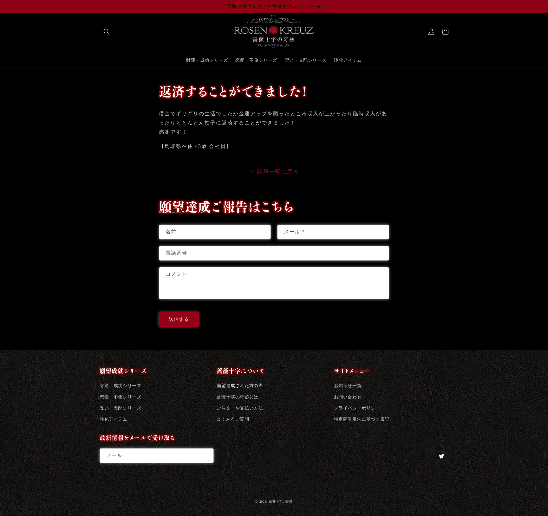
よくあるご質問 (233, 419)
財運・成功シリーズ (120, 385)
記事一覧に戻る (277, 172)
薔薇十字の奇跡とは (237, 397)
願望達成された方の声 (240, 385)
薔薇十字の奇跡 (281, 501)
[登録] (206, 455)
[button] (107, 32)
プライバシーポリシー (357, 408)
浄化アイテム (113, 419)
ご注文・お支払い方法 (240, 408)
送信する (179, 319)
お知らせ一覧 (348, 385)
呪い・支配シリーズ (120, 408)
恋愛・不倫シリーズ (120, 397)
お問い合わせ (348, 397)
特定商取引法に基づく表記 (361, 419)
